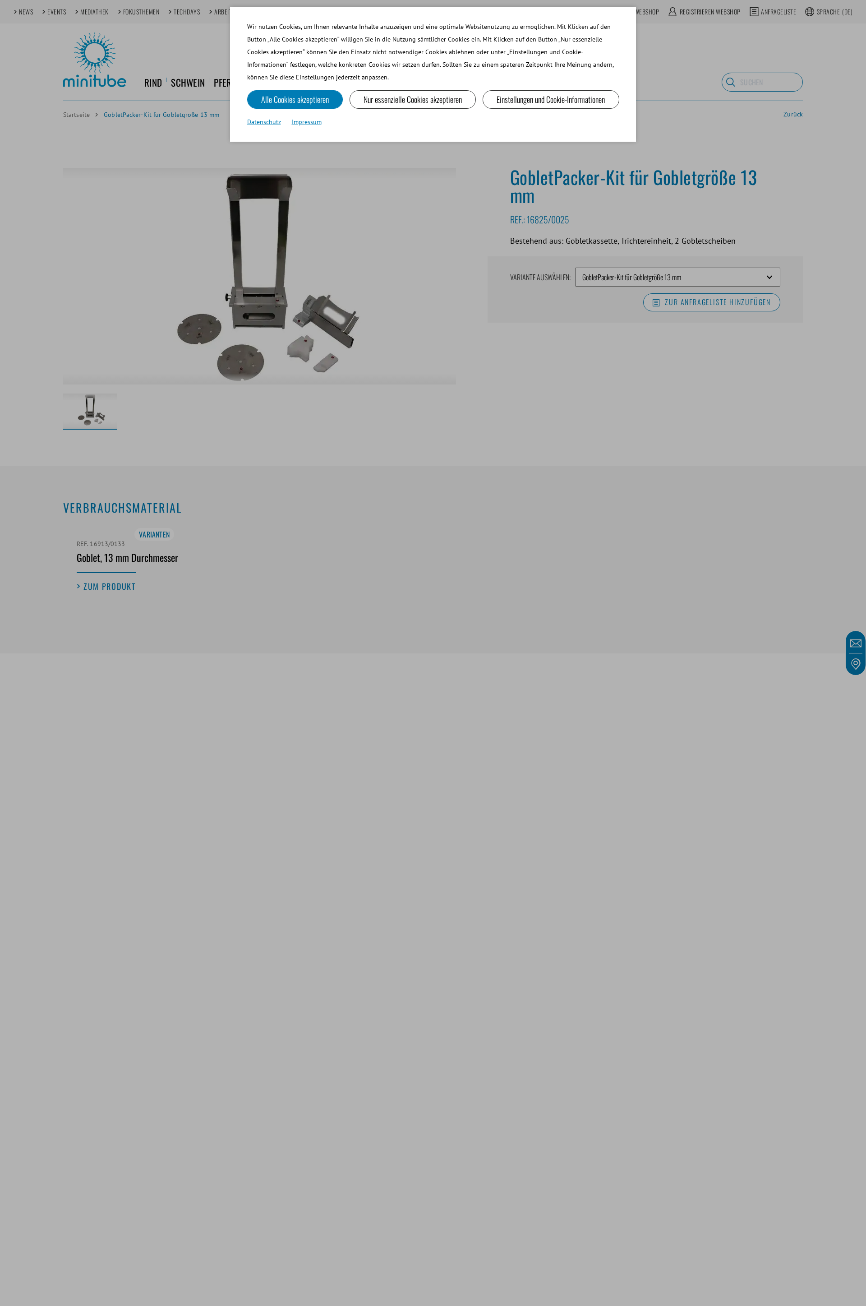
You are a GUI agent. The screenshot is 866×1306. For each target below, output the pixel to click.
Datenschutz (264, 122)
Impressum (307, 122)
